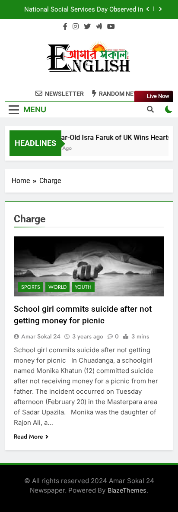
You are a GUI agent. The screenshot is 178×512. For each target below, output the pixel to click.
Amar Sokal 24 (40, 336)
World (57, 287)
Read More (28, 436)
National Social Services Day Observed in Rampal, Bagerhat (83, 9)
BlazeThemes (127, 490)
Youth (83, 287)
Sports (30, 287)
